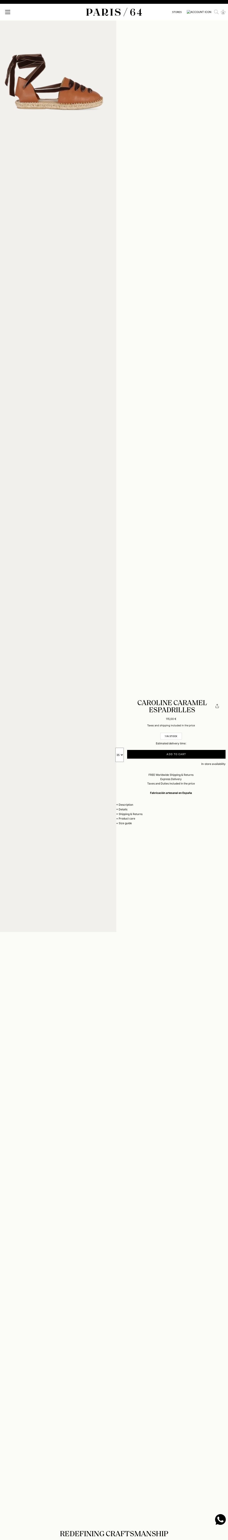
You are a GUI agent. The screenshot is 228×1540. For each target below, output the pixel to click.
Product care (127, 818)
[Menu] (8, 12)
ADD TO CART (176, 754)
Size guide (125, 823)
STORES (177, 12)
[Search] (216, 12)
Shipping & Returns (130, 814)
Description (126, 804)
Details (123, 809)
